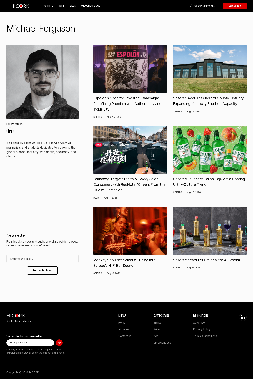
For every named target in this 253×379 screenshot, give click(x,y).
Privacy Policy (201, 329)
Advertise (199, 322)
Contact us (124, 335)
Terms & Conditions (205, 335)
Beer (73, 5)
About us (123, 329)
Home (122, 322)
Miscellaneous (90, 5)
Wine (61, 5)
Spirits (48, 5)
